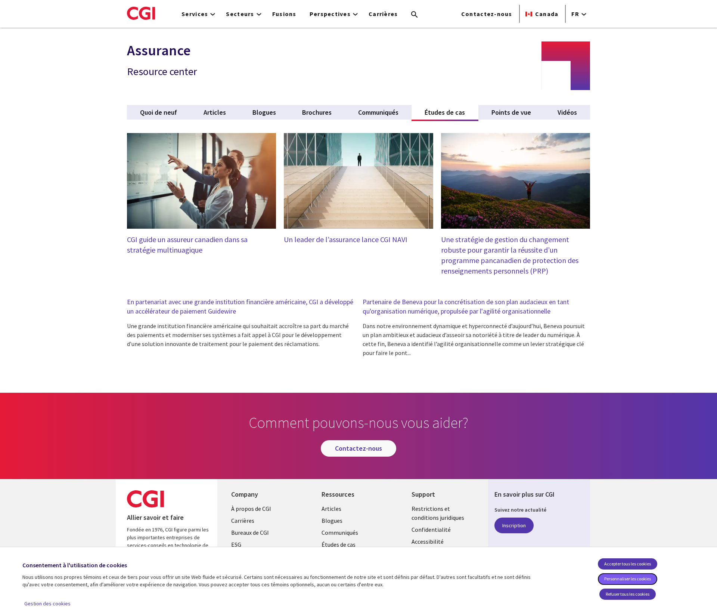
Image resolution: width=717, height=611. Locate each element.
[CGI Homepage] (141, 13)
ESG (236, 544)
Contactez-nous (486, 14)
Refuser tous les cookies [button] (627, 594)
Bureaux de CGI (250, 532)
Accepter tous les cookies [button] (627, 564)
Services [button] (194, 14)
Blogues (332, 520)
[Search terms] (414, 15)
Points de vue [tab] (511, 112)
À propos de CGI (251, 508)
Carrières (383, 14)
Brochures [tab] (317, 112)
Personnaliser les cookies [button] (627, 578)
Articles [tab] (215, 112)
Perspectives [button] (330, 14)
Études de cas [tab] (451, 112)
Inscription (514, 525)
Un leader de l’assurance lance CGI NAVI (345, 239)
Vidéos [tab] (567, 112)
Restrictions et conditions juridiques (438, 513)
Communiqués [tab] (378, 112)
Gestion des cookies (47, 603)
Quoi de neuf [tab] (158, 112)
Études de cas (339, 544)
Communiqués (340, 532)
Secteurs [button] (240, 14)
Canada (547, 14)
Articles (331, 508)
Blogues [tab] (264, 112)
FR (575, 14)
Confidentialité (431, 529)
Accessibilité (428, 541)
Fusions (284, 14)
